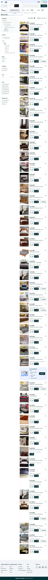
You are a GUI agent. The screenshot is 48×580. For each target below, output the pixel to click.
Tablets (38, 10)
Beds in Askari (33, 12)
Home (2, 12)
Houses (27, 10)
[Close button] (21, 1)
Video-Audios (32, 10)
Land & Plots (42, 10)
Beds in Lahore (27, 12)
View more (6, 30)
